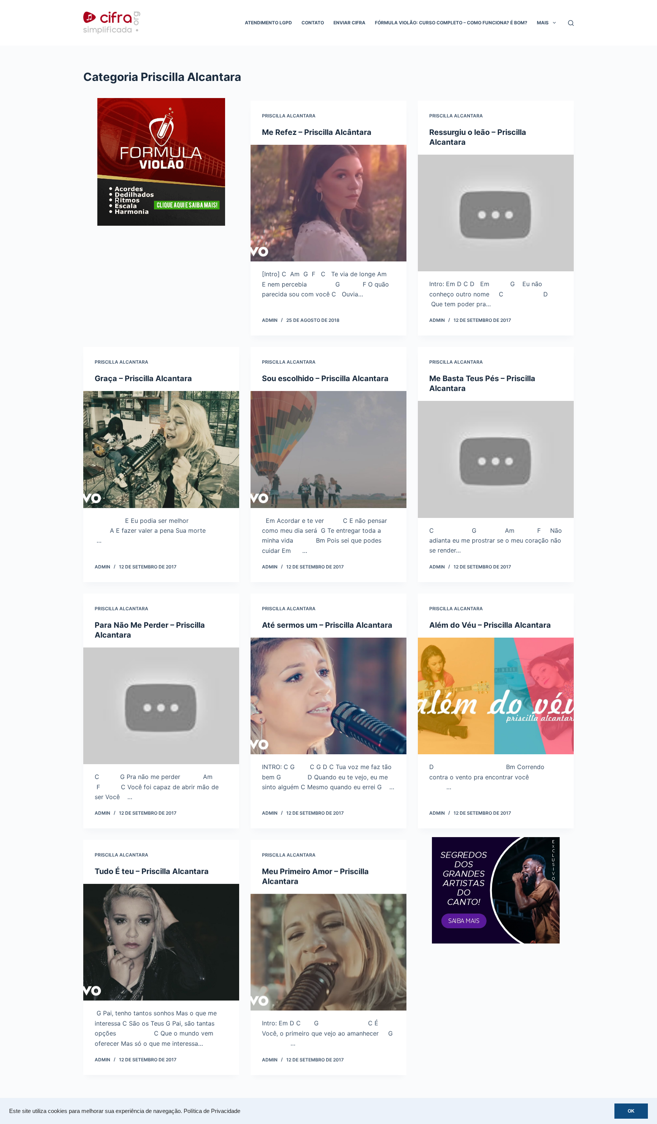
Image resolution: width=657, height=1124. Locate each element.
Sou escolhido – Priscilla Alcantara (325, 378)
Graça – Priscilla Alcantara (143, 378)
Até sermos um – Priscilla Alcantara (327, 625)
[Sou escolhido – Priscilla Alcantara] (328, 449)
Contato (313, 22)
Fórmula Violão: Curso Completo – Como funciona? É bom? (451, 22)
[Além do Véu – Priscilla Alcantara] (496, 696)
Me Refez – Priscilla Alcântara (316, 132)
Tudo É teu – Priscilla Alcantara (152, 871)
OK (631, 1111)
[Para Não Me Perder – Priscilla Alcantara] (161, 706)
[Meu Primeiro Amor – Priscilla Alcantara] (328, 952)
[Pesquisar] (571, 23)
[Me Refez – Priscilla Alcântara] (328, 203)
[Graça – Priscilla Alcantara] (161, 449)
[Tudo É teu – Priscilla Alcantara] (161, 942)
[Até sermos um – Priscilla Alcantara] (328, 696)
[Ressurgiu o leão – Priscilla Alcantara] (496, 213)
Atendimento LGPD (268, 22)
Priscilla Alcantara (289, 116)
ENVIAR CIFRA (349, 22)
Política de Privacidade (212, 1111)
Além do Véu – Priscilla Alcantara (490, 625)
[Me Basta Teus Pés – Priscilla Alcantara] (496, 459)
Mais (543, 22)
